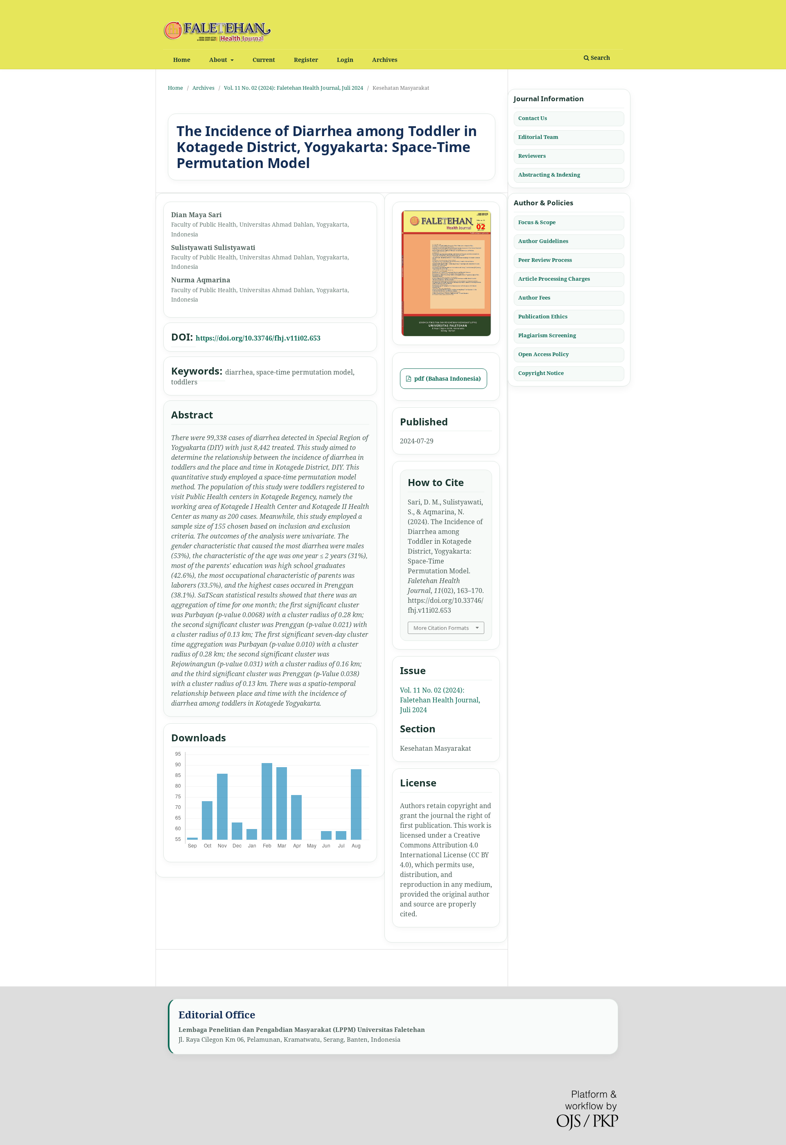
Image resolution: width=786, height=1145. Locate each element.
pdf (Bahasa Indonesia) (447, 378)
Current (264, 60)
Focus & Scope (537, 221)
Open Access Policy (543, 353)
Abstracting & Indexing (549, 174)
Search (599, 57)
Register (306, 60)
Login (345, 60)
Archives (385, 60)
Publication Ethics (542, 316)
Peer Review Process (545, 259)
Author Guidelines (543, 240)
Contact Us (532, 118)
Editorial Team (538, 137)
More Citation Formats (441, 628)
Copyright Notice (541, 372)
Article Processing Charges (554, 278)
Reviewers (532, 155)
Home (181, 60)
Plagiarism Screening (547, 335)
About (219, 60)
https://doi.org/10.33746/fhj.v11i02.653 (258, 338)
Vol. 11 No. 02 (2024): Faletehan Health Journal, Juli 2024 (293, 87)
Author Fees (534, 297)
